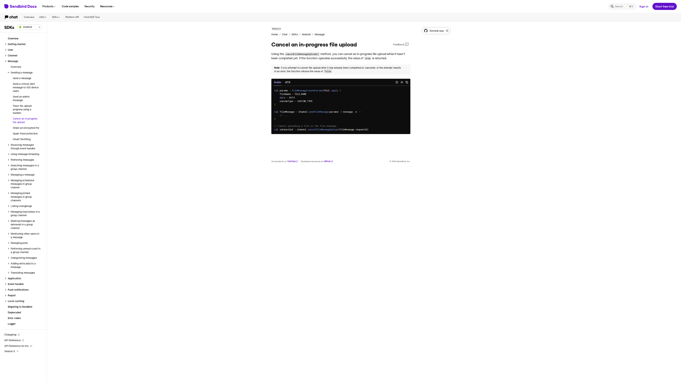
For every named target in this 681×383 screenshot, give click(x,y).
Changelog (10, 334)
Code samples (70, 6)
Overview (29, 16)
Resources (106, 6)
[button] (30, 27)
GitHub (327, 161)
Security (89, 6)
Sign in (643, 6)
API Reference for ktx (16, 346)
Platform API (72, 16)
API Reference (12, 340)
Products (47, 6)
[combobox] (30, 27)
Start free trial (664, 6)
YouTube (291, 161)
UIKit (41, 16)
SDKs (55, 16)
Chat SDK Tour (92, 16)
